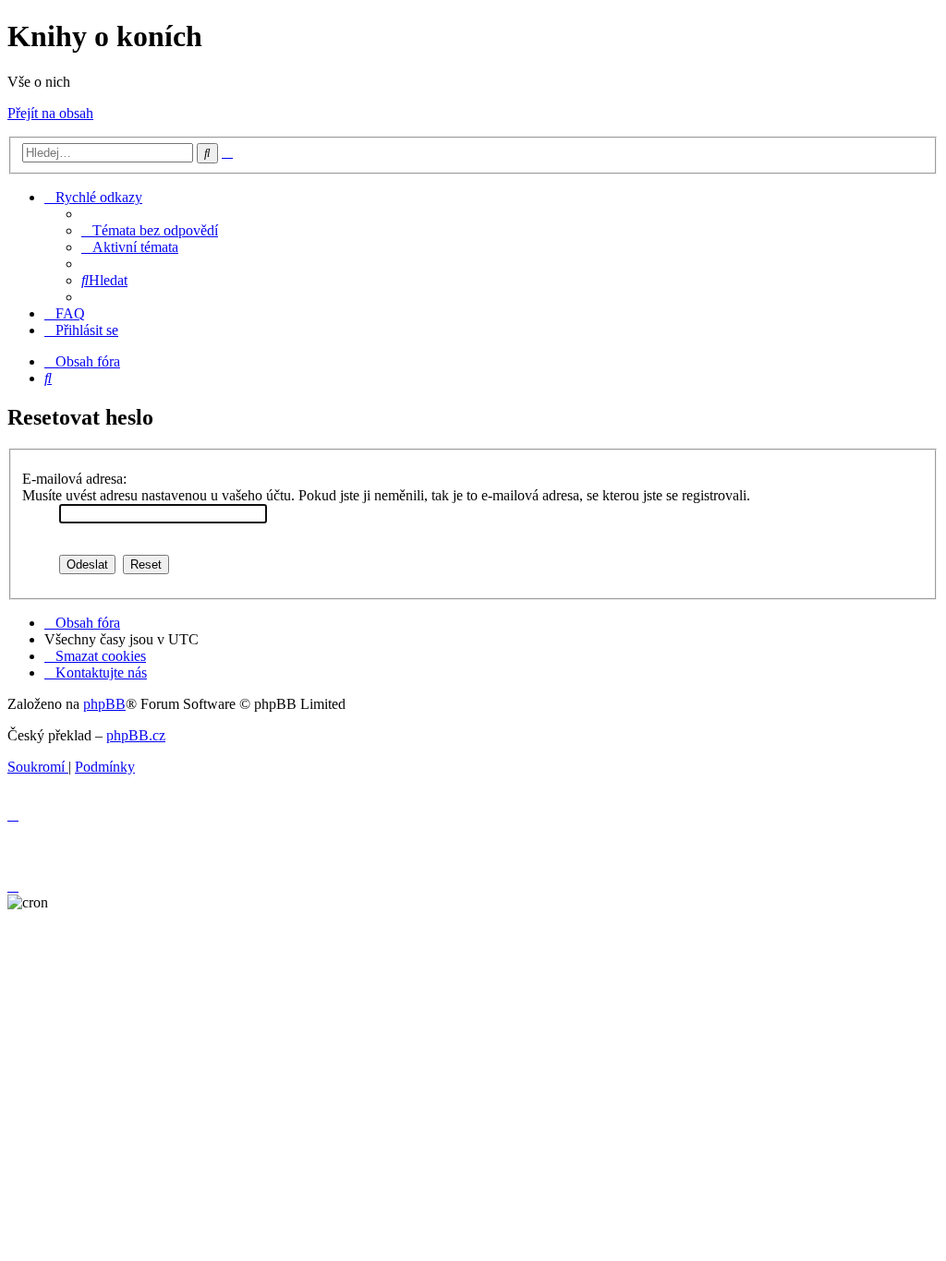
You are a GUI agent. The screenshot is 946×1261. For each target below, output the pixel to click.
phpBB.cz (135, 735)
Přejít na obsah (50, 113)
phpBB (104, 704)
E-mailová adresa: (74, 478)
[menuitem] (149, 230)
